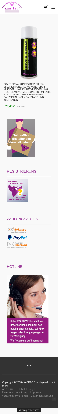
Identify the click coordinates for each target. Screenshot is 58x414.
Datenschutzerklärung (14, 392)
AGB (4, 389)
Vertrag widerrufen (29, 410)
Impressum (36, 392)
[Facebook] (54, 399)
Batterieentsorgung (42, 395)
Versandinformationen (15, 395)
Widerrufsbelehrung (21, 389)
